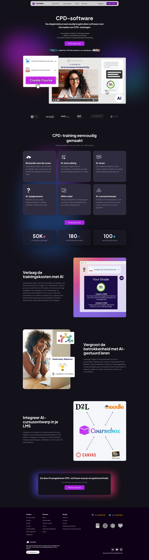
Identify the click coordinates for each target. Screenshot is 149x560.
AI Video (28, 520)
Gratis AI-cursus (47, 523)
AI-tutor (28, 526)
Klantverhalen (47, 520)
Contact (65, 520)
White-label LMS (31, 531)
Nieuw (44, 531)
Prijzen (77, 3)
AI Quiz (28, 523)
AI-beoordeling (30, 529)
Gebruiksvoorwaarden (69, 526)
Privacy (65, 523)
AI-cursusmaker (30, 517)
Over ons (65, 517)
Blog (44, 517)
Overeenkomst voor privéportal (72, 529)
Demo (44, 526)
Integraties (29, 534)
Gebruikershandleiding (49, 529)
